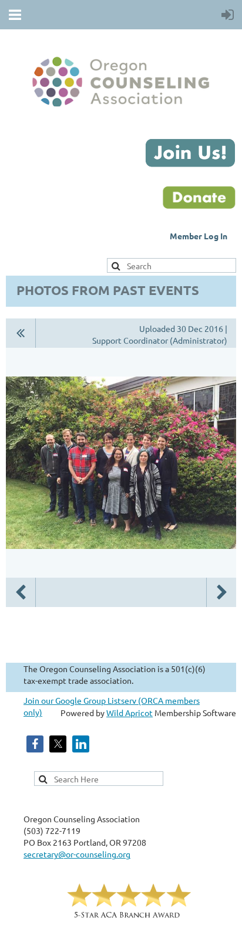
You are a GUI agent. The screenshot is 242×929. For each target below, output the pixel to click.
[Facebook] (34, 743)
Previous (20, 592)
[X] (57, 743)
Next (221, 592)
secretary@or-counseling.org (76, 854)
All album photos (21, 333)
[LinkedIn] (80, 743)
